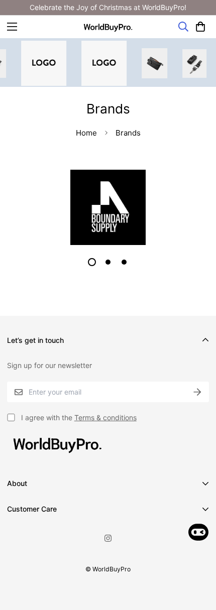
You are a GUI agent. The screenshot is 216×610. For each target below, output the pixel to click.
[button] (200, 27)
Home (86, 133)
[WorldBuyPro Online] (108, 27)
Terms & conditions (105, 417)
